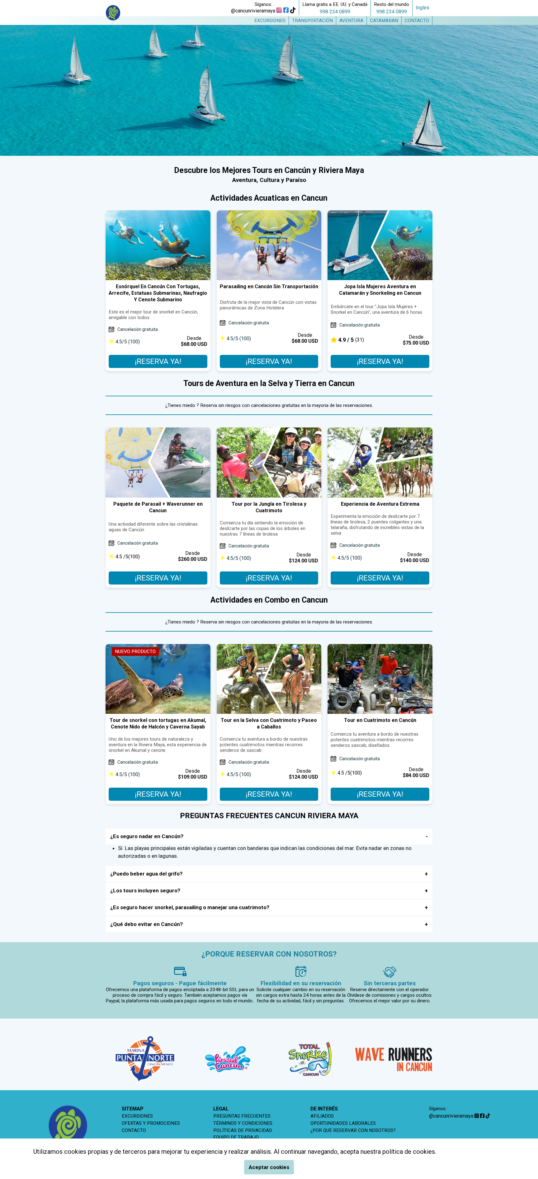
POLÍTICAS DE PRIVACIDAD (242, 1130)
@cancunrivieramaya (253, 11)
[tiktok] (293, 11)
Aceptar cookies (269, 1167)
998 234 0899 (335, 12)
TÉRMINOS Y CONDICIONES (242, 1123)
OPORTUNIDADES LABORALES (343, 1123)
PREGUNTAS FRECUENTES (242, 1116)
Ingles (422, 8)
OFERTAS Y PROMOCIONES (151, 1123)
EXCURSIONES (137, 1116)
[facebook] (286, 11)
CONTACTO (134, 1130)
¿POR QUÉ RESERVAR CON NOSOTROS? (353, 1130)
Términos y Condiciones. (470, 1151)
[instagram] (279, 11)
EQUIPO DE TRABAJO (236, 1137)
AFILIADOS (322, 1116)
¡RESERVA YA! (158, 361)
